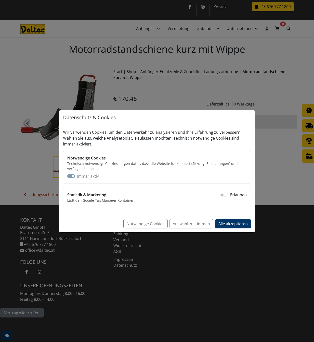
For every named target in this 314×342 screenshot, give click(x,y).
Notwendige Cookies (145, 223)
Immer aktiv (88, 176)
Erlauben (238, 194)
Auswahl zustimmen (191, 223)
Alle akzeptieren (233, 223)
